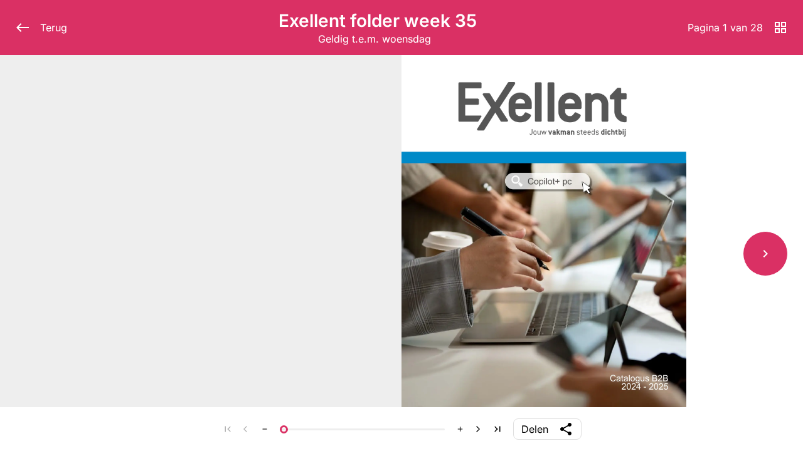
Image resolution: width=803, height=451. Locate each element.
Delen (534, 429)
